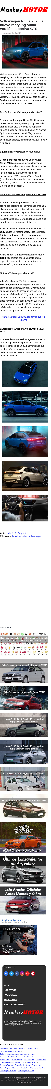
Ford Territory (29, 1060)
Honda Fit (22, 1049)
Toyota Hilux (36, 1065)
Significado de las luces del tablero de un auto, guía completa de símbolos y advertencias (24, 639)
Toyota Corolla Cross (22, 1065)
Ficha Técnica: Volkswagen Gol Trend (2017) (24, 692)
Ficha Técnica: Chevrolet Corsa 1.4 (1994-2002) (24, 800)
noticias (23, 536)
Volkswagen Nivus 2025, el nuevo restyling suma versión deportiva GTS (22, 25)
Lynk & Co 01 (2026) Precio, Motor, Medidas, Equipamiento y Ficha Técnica (24, 720)
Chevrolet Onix (18, 1062)
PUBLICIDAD (10, 995)
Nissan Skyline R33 (7, 1057)
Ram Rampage (17, 1060)
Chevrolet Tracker (6, 1065)
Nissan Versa (5, 1060)
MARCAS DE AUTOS (15, 1004)
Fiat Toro (13, 1049)
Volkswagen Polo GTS (26, 1071)
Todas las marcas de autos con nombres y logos (17, 1054)
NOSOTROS (10, 990)
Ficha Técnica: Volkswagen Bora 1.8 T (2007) (24, 773)
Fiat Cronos (4, 1049)
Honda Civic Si (32, 1049)
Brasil (15, 536)
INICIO (7, 985)
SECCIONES (10, 999)
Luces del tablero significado (10, 1051)
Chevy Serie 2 (31, 1062)
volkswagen (35, 536)
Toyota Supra (5, 1068)
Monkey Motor (21, 1078)
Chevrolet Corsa (6, 1062)
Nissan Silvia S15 (38, 1057)
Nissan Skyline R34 (23, 1057)
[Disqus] (24, 590)
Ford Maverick (41, 1060)
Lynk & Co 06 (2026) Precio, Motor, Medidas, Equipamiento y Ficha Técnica (24, 747)
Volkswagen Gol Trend (8, 1071)
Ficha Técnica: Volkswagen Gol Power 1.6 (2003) (24, 665)
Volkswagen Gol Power (38, 1068)
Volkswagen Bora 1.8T (20, 1068)
